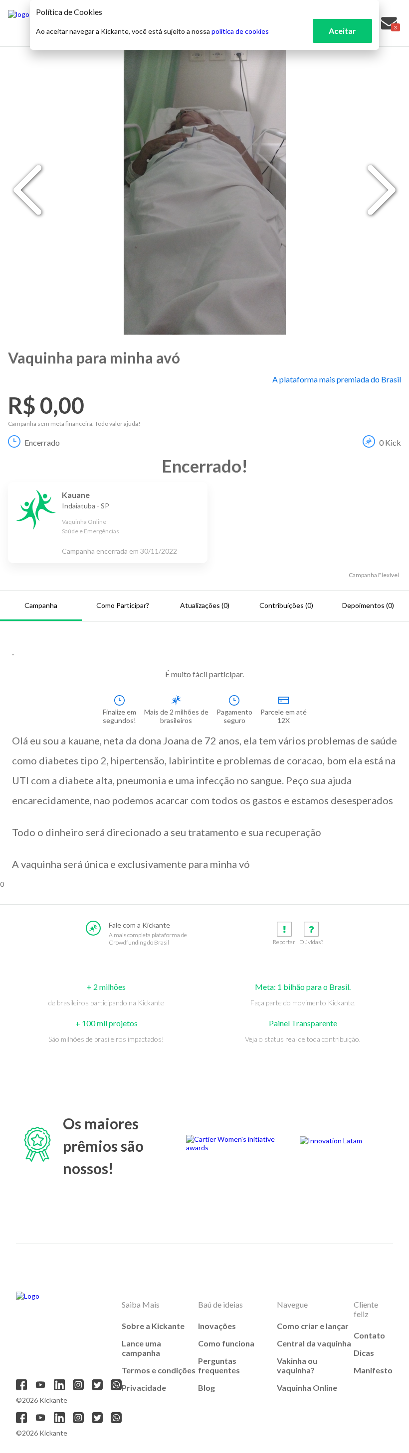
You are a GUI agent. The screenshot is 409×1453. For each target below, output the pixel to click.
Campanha (40, 605)
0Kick (390, 442)
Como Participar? (122, 605)
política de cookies (240, 31)
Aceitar (342, 30)
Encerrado (42, 442)
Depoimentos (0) (368, 605)
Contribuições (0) (286, 605)
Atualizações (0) (204, 605)
